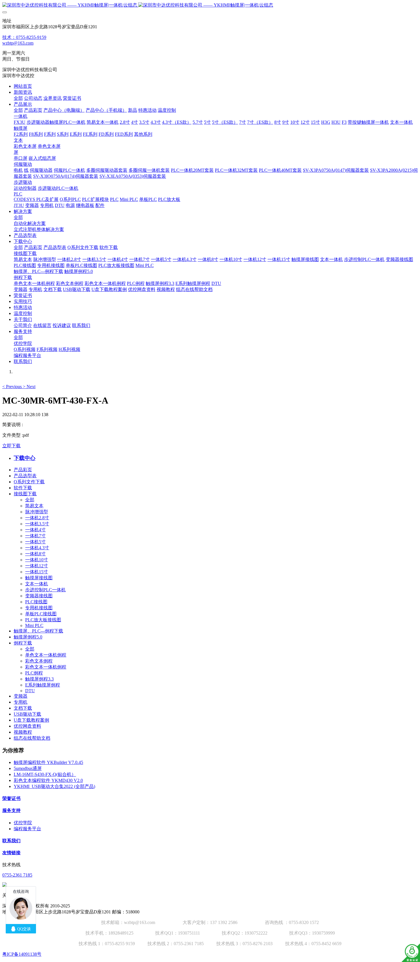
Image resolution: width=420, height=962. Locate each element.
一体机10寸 (36, 559)
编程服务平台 (27, 828)
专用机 (20, 702)
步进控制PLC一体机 (45, 589)
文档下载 (23, 708)
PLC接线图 (36, 601)
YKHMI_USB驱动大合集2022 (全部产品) (54, 786)
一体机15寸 (36, 571)
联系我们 (11, 840)
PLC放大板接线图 (43, 619)
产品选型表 (25, 475)
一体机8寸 (35, 553)
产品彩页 (23, 469)
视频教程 (23, 732)
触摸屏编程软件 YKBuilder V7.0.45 (48, 762)
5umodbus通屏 (28, 768)
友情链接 (11, 852)
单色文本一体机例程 (45, 654)
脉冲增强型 (36, 511)
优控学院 (23, 822)
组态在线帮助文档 (32, 738)
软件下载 (23, 487)
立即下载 (11, 445)
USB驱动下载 (27, 714)
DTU (30, 690)
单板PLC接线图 (41, 613)
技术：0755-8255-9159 (24, 37)
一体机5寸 (35, 541)
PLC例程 (34, 672)
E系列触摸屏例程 (42, 684)
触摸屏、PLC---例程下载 (38, 630)
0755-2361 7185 (17, 875)
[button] (12, 386)
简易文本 (34, 505)
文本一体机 (36, 583)
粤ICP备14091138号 (21, 954)
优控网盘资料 (27, 726)
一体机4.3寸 (37, 547)
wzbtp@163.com (17, 43)
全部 (18, 98)
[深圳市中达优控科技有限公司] (210, 5)
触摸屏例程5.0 (28, 636)
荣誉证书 (11, 798)
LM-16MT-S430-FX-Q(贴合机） (45, 774)
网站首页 (23, 86)
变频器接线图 (39, 595)
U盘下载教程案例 (31, 720)
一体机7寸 (35, 535)
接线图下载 (25, 493)
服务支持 (11, 810)
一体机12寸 (36, 565)
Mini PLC (34, 625)
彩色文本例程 (39, 660)
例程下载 (23, 642)
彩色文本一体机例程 (45, 666)
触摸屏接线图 (39, 577)
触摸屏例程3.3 (39, 678)
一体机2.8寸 (37, 517)
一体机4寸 (35, 529)
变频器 (20, 696)
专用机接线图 (39, 607)
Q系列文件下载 (29, 481)
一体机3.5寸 (37, 523)
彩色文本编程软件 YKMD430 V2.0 (48, 780)
